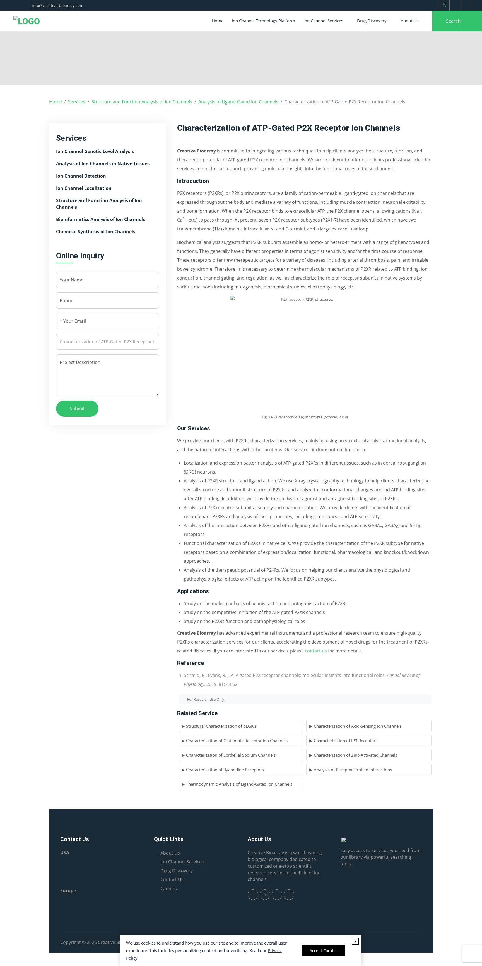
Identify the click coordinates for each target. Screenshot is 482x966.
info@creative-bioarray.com (57, 5)
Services (76, 102)
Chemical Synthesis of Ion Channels (95, 232)
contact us (316, 651)
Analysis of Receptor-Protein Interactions (353, 769)
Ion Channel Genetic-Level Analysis (95, 151)
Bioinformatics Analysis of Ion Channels (100, 219)
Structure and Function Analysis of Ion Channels (141, 102)
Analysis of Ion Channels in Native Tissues (103, 164)
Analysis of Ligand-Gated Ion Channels (238, 102)
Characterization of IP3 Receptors (345, 740)
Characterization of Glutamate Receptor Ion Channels (237, 740)
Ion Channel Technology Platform (263, 20)
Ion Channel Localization (84, 188)
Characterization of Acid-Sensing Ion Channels (358, 726)
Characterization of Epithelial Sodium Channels (231, 755)
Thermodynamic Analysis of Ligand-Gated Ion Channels (239, 784)
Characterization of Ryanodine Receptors (225, 769)
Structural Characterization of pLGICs (221, 726)
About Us (409, 20)
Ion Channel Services (323, 20)
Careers (168, 888)
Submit (77, 409)
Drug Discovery (372, 20)
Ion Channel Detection (81, 176)
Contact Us (172, 880)
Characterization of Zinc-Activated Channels (355, 755)
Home (217, 20)
